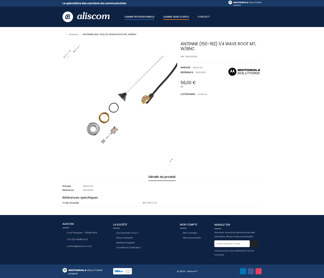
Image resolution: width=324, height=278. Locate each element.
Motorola (198, 67)
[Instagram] (258, 271)
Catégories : (188, 94)
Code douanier (70, 202)
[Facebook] (251, 271)
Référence (68, 190)
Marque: (186, 67)
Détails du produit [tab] (162, 177)
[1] (254, 243)
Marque (66, 186)
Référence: (187, 72)
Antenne (202, 94)
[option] (129, 104)
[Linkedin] (243, 271)
